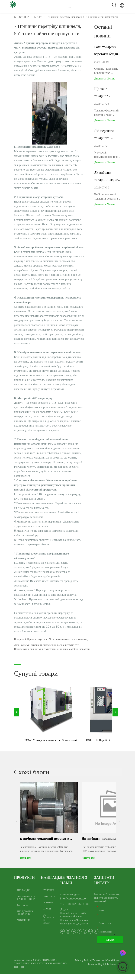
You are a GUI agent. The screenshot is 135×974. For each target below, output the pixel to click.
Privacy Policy (83, 960)
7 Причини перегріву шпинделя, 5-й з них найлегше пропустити (82, 17)
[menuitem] (70, 7)
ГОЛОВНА (23, 17)
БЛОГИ (38, 17)
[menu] (70, 7)
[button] (70, 7)
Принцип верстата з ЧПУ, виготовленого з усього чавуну (58, 639)
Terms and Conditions (105, 960)
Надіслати (110, 940)
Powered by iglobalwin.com (104, 964)
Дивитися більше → (106, 78)
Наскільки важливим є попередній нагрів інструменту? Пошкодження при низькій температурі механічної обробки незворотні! (52, 647)
